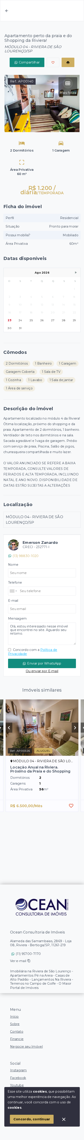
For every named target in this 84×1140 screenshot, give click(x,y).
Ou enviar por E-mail (42, 671)
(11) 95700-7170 (28, 954)
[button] (76, 272)
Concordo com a (32, 652)
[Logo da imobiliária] (42, 907)
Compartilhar (29, 62)
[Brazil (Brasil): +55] (13, 591)
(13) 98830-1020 (26, 556)
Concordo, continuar (31, 1119)
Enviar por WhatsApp (44, 663)
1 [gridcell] (74, 289)
